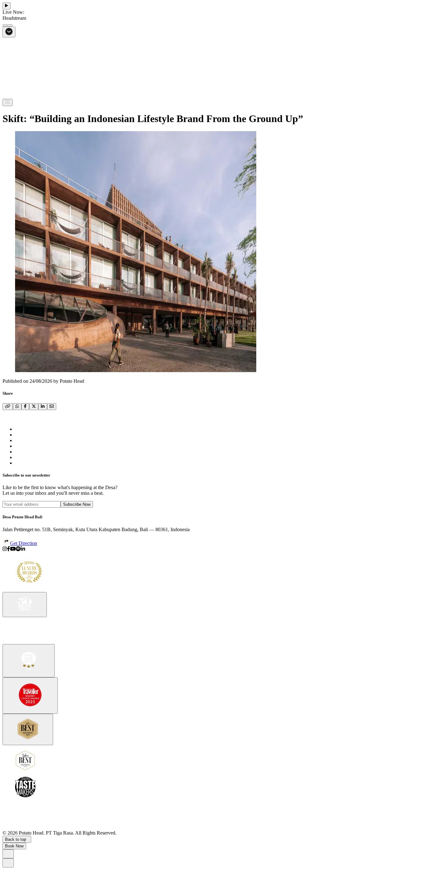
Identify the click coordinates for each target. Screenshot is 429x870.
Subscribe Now (76, 504)
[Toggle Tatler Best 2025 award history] (28, 729)
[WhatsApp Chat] (8, 853)
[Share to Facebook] (8, 549)
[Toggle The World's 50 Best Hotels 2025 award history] (25, 604)
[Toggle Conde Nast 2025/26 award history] (30, 695)
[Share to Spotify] (18, 549)
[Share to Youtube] (13, 549)
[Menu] (8, 102)
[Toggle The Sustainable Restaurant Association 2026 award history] (29, 660)
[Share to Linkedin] (23, 549)
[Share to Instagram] (5, 549)
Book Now (14, 846)
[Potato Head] (24, 96)
